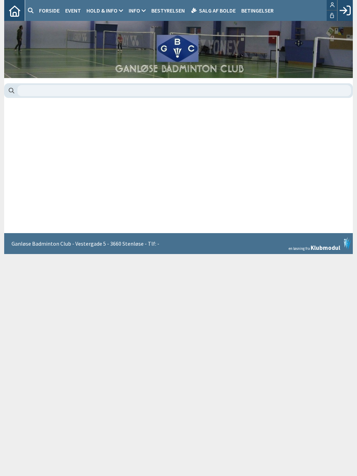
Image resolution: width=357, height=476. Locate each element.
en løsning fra (314, 247)
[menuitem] (14, 10)
